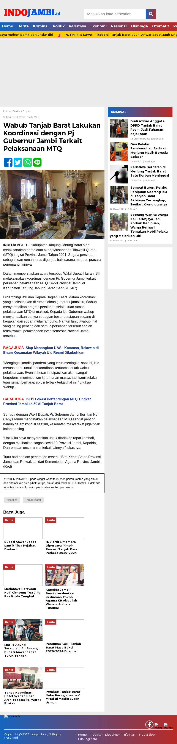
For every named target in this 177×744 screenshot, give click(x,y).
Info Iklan (129, 734)
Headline (12, 499)
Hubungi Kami (88, 739)
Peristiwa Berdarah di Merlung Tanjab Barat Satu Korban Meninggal (149, 171)
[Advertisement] (88, 74)
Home (7, 26)
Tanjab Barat (33, 499)
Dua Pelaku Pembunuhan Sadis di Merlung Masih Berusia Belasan (149, 150)
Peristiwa (77, 26)
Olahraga (139, 26)
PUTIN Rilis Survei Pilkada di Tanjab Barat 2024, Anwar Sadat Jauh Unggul (113, 34)
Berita (23, 26)
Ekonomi (98, 26)
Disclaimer (112, 734)
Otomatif (160, 26)
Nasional (119, 26)
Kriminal (41, 26)
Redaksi (95, 734)
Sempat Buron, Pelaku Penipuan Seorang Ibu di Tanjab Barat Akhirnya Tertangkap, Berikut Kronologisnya (148, 196)
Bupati (27, 111)
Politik (59, 26)
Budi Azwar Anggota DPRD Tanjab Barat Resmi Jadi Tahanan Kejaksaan (147, 127)
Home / (8, 111)
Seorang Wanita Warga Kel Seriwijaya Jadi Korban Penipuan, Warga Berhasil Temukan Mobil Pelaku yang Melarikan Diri (139, 225)
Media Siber (147, 734)
